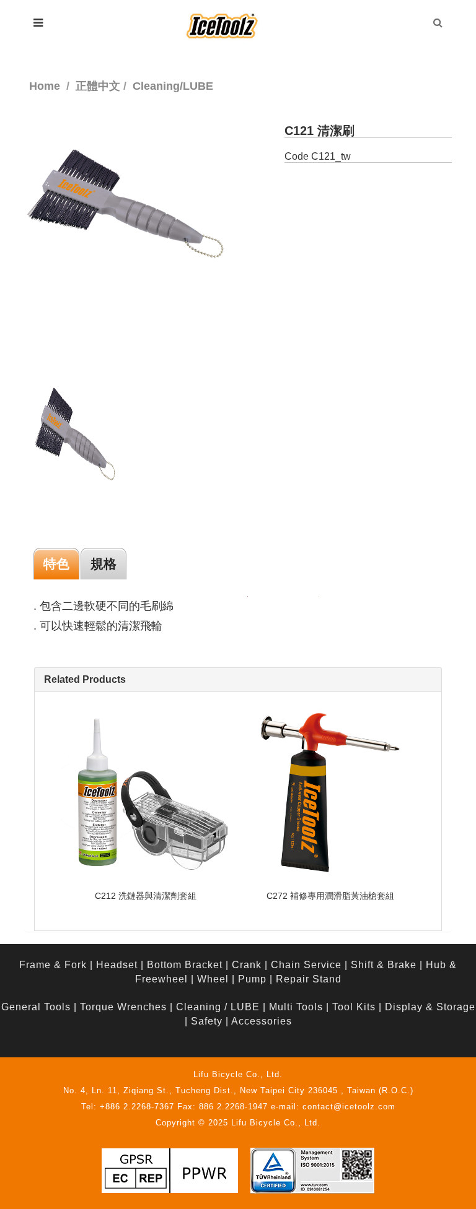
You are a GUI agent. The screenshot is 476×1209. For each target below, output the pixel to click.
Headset (117, 965)
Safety (207, 1021)
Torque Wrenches (123, 1007)
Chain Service (306, 965)
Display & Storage (430, 1007)
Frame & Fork (53, 965)
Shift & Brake (383, 965)
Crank (247, 965)
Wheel (213, 979)
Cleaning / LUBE (218, 1007)
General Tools (36, 1007)
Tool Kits (354, 1007)
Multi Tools (296, 1007)
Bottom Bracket (185, 965)
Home (44, 86)
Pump (252, 979)
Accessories (261, 1021)
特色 (56, 564)
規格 (103, 564)
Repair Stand (309, 979)
